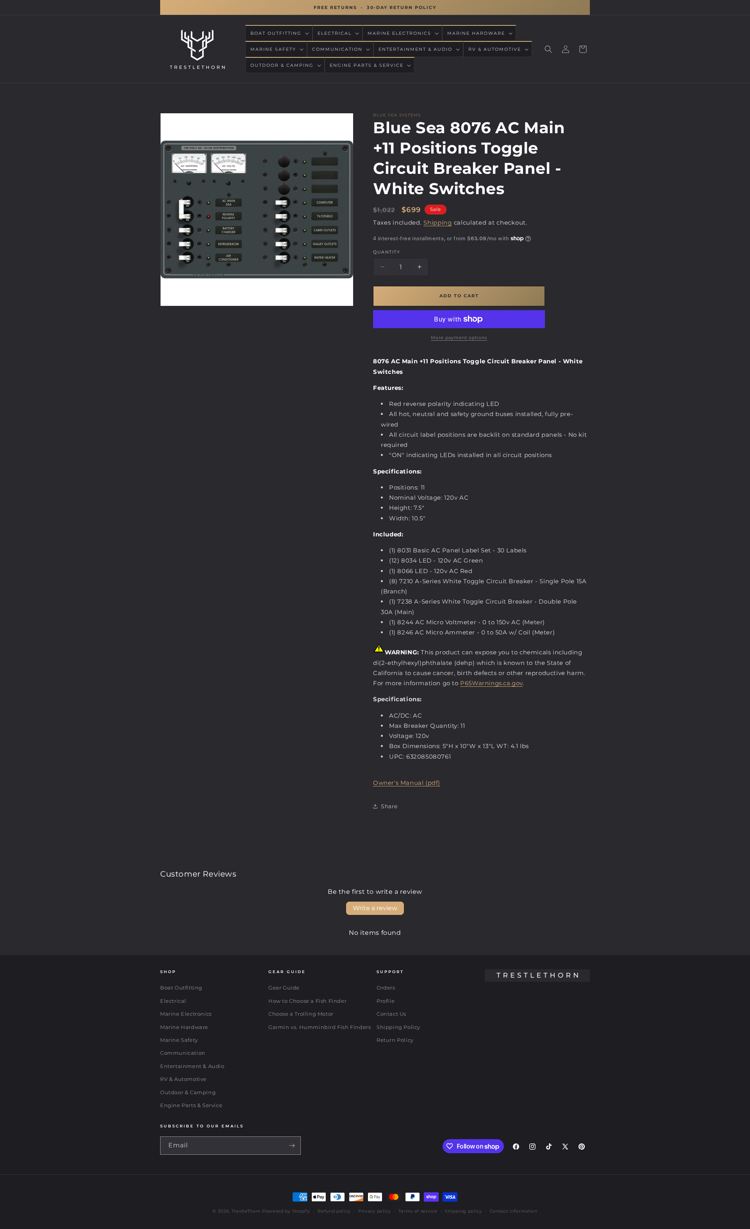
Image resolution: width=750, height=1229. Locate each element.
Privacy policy (374, 1211)
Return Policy (395, 1040)
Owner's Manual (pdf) (406, 782)
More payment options (459, 337)
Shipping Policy (398, 1027)
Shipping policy (463, 1211)
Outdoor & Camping (188, 1092)
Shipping (437, 222)
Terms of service (417, 1211)
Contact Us (391, 1014)
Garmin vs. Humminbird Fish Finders (319, 1027)
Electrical (173, 1001)
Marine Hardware (184, 1027)
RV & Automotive (183, 1079)
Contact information (514, 1211)
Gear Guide (284, 987)
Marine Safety (179, 1040)
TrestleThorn (246, 1211)
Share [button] (389, 806)
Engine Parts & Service (191, 1105)
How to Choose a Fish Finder (307, 1001)
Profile (386, 1001)
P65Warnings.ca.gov (491, 683)
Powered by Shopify (286, 1211)
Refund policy (334, 1211)
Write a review (375, 908)
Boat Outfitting (181, 987)
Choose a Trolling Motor (301, 1014)
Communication (182, 1053)
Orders (386, 987)
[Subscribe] (291, 1145)
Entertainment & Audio (192, 1066)
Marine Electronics (186, 1014)
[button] (279, 33)
